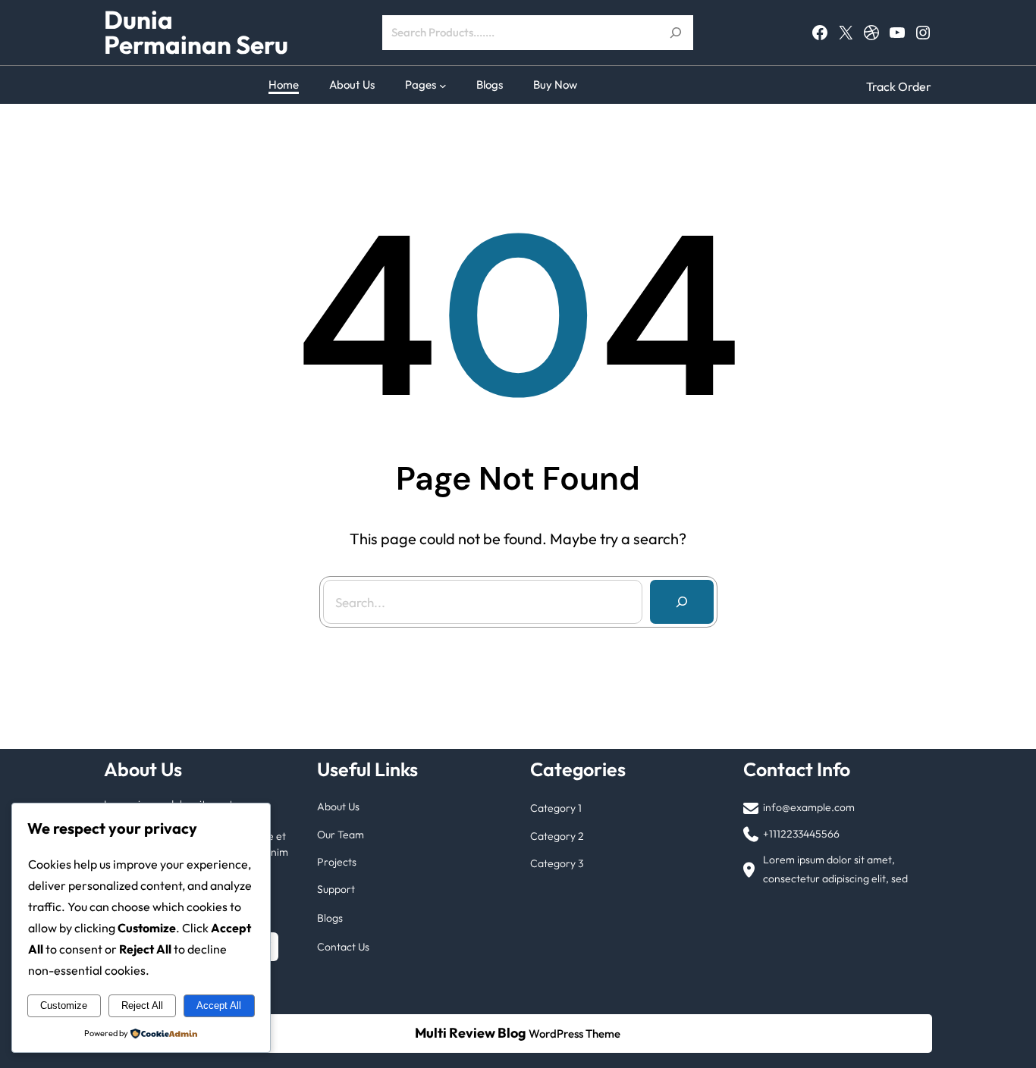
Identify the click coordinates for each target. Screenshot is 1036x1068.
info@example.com (809, 807)
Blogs (330, 918)
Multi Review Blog (470, 1032)
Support (336, 889)
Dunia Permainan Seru (196, 32)
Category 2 (557, 836)
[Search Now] (675, 32)
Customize (63, 1005)
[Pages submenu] (443, 85)
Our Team (340, 834)
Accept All (218, 1005)
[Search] (682, 602)
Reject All (142, 1005)
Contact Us (343, 947)
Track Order (898, 86)
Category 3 (556, 863)
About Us (338, 806)
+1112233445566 (801, 834)
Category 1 (556, 808)
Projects (336, 862)
